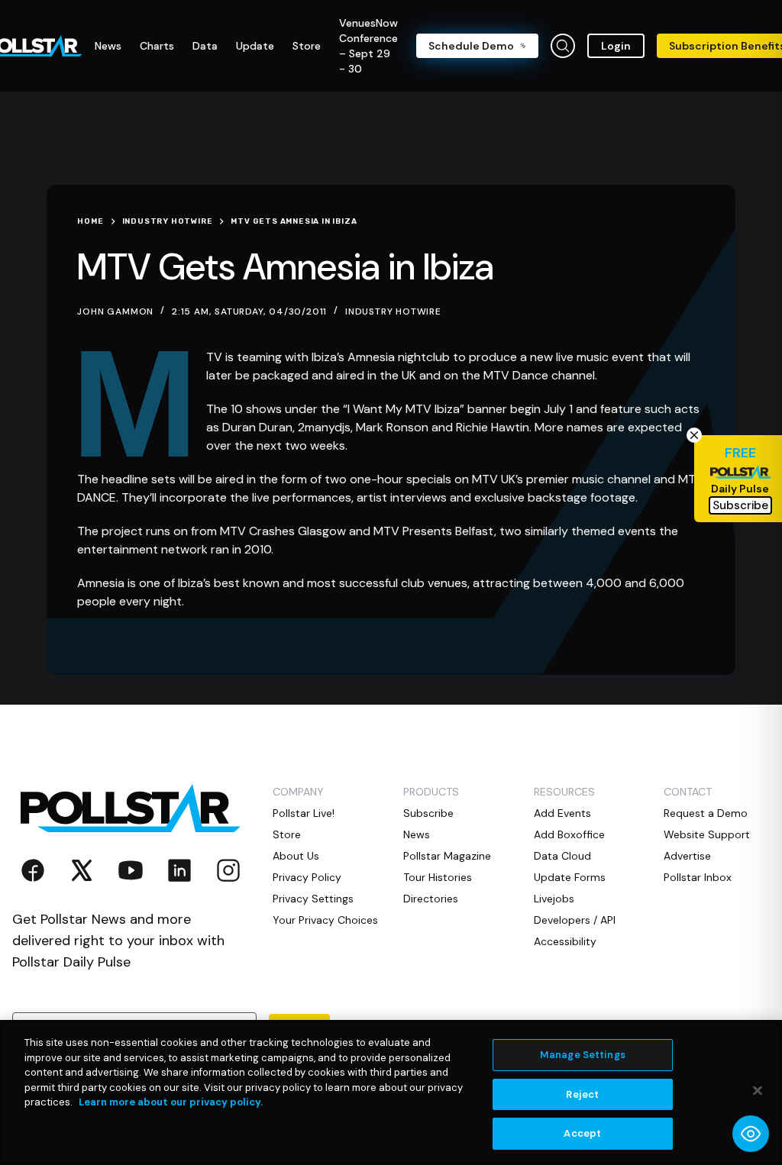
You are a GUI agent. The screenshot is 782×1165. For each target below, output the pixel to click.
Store (287, 834)
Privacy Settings (313, 898)
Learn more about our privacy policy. (171, 1102)
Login (616, 46)
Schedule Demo (471, 46)
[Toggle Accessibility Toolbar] (751, 1134)
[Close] (757, 1091)
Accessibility (565, 941)
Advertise (687, 856)
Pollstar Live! (303, 813)
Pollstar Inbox (698, 877)
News (416, 834)
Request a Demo (706, 813)
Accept (582, 1133)
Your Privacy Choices (325, 920)
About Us (296, 856)
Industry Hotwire (393, 311)
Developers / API (575, 920)
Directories (430, 898)
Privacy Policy (307, 877)
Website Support (707, 834)
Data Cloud (562, 856)
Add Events (562, 813)
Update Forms (570, 877)
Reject (582, 1094)
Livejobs (554, 898)
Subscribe (428, 813)
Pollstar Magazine (447, 856)
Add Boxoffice (569, 834)
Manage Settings (582, 1054)
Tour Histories (437, 877)
